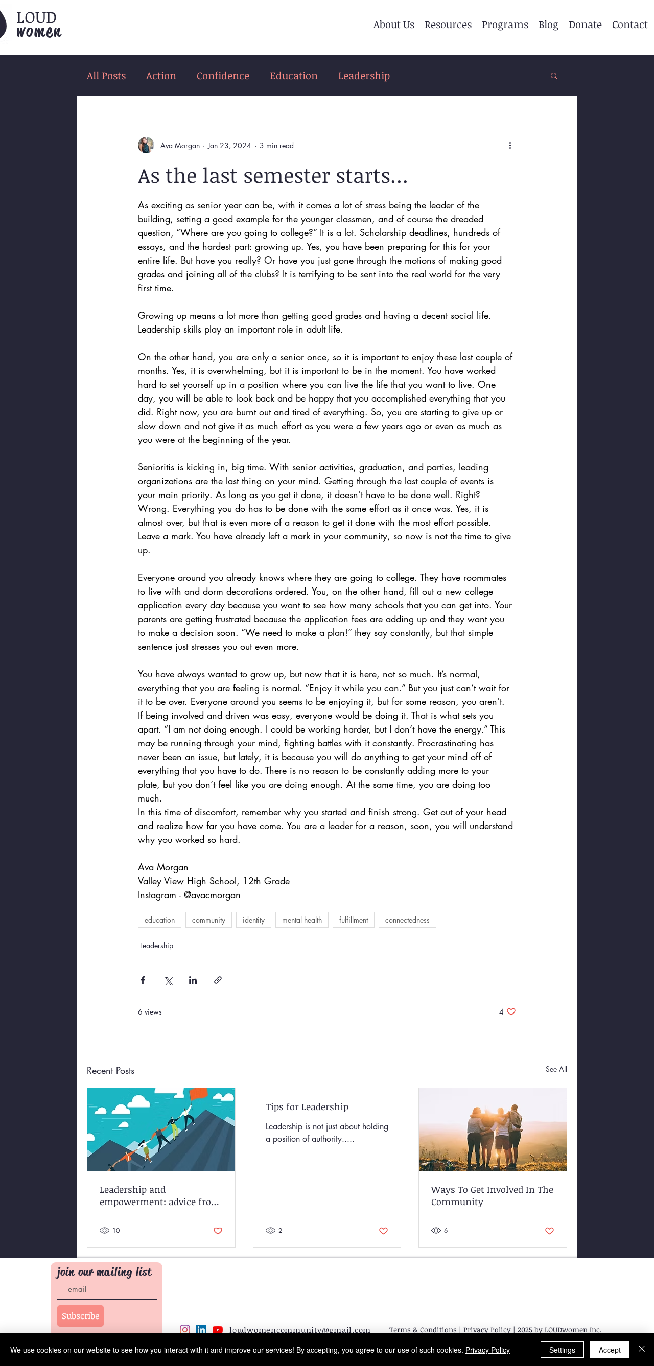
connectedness (407, 920)
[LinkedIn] (201, 1330)
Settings (562, 1350)
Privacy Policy (487, 1329)
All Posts (106, 75)
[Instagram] (185, 1330)
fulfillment (353, 920)
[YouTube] (218, 1330)
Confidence (223, 75)
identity (254, 920)
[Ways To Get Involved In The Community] (493, 1129)
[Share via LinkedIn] (193, 980)
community (208, 920)
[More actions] (510, 145)
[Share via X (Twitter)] (168, 980)
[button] (393, 24)
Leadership (364, 75)
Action (161, 75)
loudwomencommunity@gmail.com (300, 1330)
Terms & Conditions (423, 1329)
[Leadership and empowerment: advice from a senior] (161, 1129)
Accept (610, 1350)
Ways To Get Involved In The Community (492, 1195)
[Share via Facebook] (143, 980)
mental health (302, 920)
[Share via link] (218, 980)
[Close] (642, 1349)
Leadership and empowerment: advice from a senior (160, 1195)
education (160, 920)
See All (556, 1069)
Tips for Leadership (307, 1106)
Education (294, 75)
